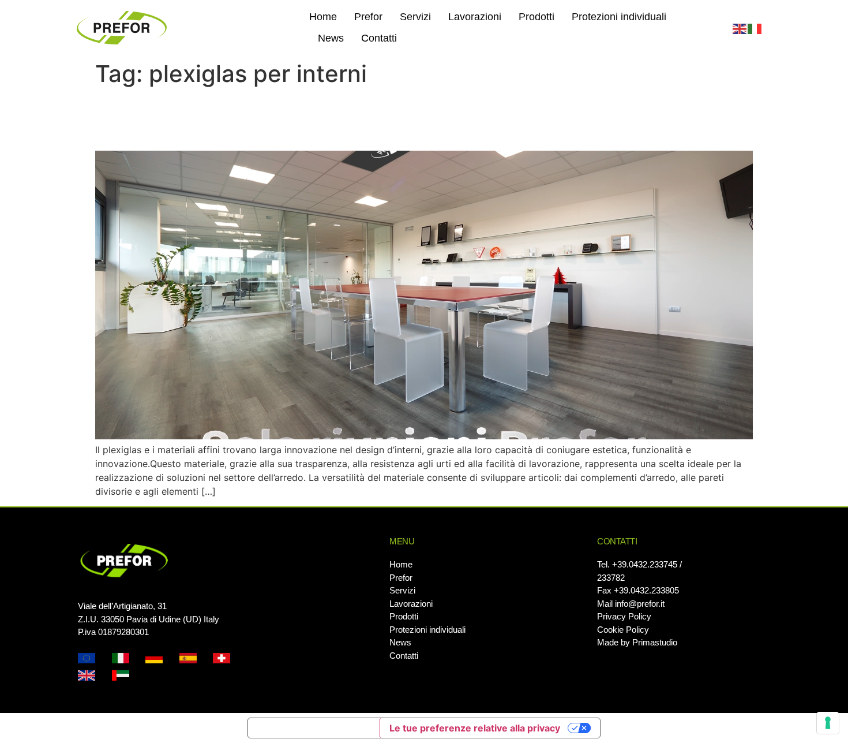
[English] (740, 27)
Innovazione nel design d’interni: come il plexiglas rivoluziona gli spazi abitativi (399, 118)
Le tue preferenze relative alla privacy (474, 728)
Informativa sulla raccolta (313, 728)
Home (323, 17)
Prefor (368, 17)
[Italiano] (755, 27)
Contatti (379, 38)
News (331, 38)
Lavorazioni (474, 17)
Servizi (415, 17)
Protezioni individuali (619, 17)
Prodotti (536, 17)
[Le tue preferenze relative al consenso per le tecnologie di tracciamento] (828, 723)
